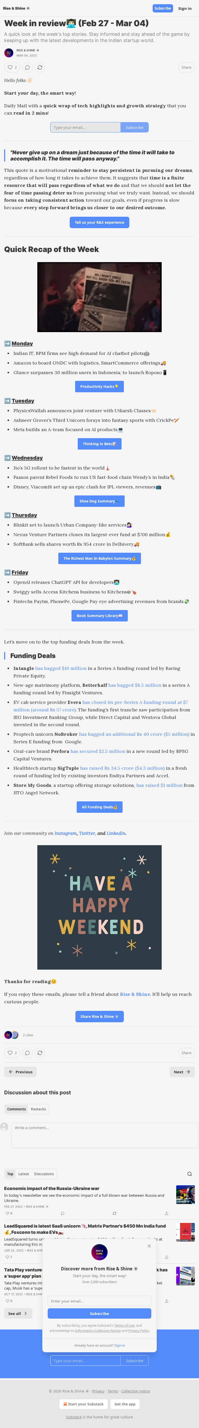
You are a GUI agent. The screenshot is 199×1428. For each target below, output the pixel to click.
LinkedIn (116, 833)
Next (178, 1071)
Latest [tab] (23, 1174)
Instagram (66, 833)
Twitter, (87, 833)
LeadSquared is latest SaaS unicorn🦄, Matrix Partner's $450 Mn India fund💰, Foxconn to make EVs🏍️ (85, 1229)
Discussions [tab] (44, 1174)
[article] (99, 1200)
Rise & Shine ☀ (28, 50)
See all (14, 1313)
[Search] (189, 1174)
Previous (24, 1071)
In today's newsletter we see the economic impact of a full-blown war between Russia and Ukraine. (84, 1198)
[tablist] (26, 1109)
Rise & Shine (135, 994)
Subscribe (163, 8)
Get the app (125, 1404)
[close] (149, 1246)
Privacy (98, 1391)
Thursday (24, 515)
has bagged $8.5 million (134, 685)
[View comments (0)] (27, 67)
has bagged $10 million (61, 668)
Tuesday (23, 400)
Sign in (185, 8)
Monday (22, 343)
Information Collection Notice (98, 1330)
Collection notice (135, 1391)
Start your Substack (86, 1404)
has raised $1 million (159, 785)
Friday (20, 572)
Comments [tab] (16, 1109)
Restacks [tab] (38, 1109)
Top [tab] (10, 1174)
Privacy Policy (138, 1330)
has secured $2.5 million (97, 751)
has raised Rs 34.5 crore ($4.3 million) (122, 768)
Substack (74, 1417)
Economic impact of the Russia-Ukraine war (51, 1188)
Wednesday (27, 457)
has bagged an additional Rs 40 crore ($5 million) (134, 734)
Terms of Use (124, 1325)
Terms (113, 1391)
